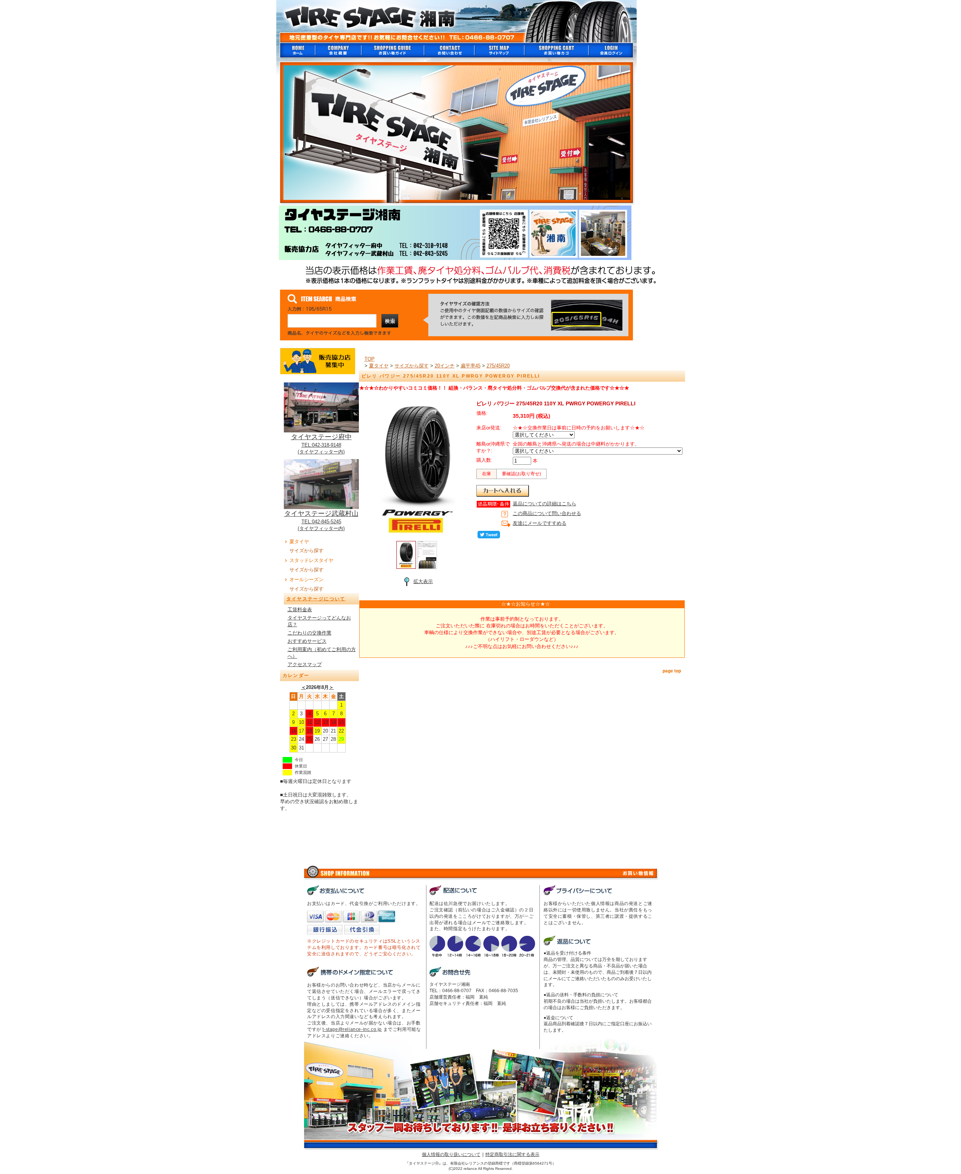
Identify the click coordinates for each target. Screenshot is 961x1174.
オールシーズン (306, 579)
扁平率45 (470, 366)
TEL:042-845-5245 (321, 521)
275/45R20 (498, 366)
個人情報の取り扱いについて (451, 1154)
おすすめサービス (307, 641)
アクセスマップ (305, 664)
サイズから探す (306, 550)
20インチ (445, 366)
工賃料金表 (300, 609)
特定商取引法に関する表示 (512, 1154)
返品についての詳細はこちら (544, 503)
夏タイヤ (299, 541)
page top (672, 671)
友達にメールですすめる (539, 523)
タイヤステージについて (316, 598)
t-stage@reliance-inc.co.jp (352, 1029)
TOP (370, 359)
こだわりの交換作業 (309, 633)
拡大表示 (423, 581)
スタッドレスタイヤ (311, 560)
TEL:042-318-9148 (321, 445)
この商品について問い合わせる (547, 513)
